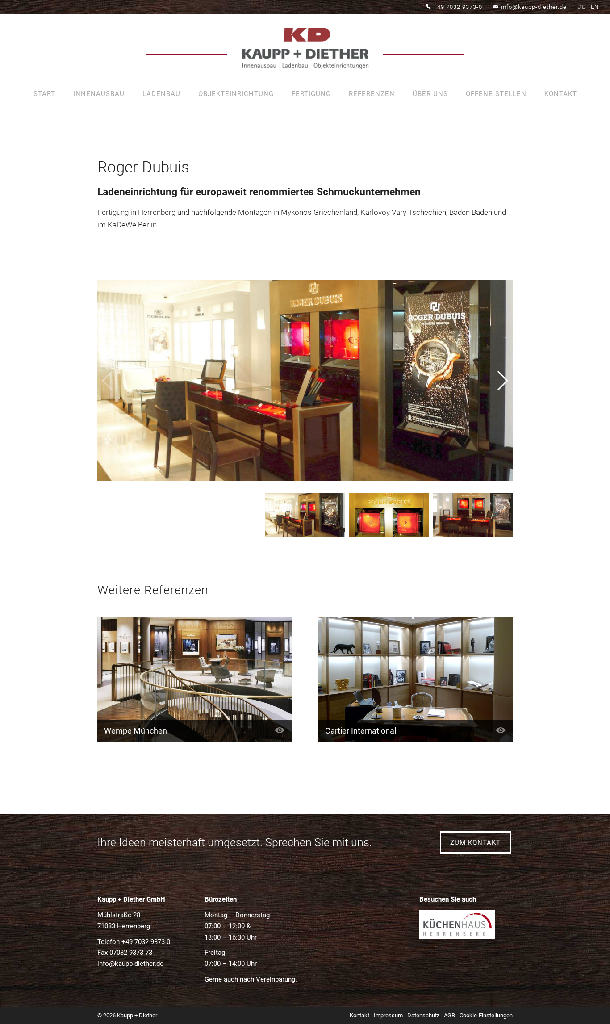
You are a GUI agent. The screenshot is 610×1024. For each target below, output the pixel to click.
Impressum (388, 1015)
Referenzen (372, 94)
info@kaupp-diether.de (534, 7)
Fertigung (311, 94)
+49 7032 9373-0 (458, 7)
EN (595, 7)
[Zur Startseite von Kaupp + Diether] (305, 50)
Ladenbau (161, 94)
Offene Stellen (496, 94)
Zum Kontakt (475, 843)
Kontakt (560, 94)
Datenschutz (423, 1015)
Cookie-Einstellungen (486, 1015)
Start (44, 94)
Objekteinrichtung (236, 94)
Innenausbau (99, 94)
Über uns (430, 94)
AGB (449, 1015)
